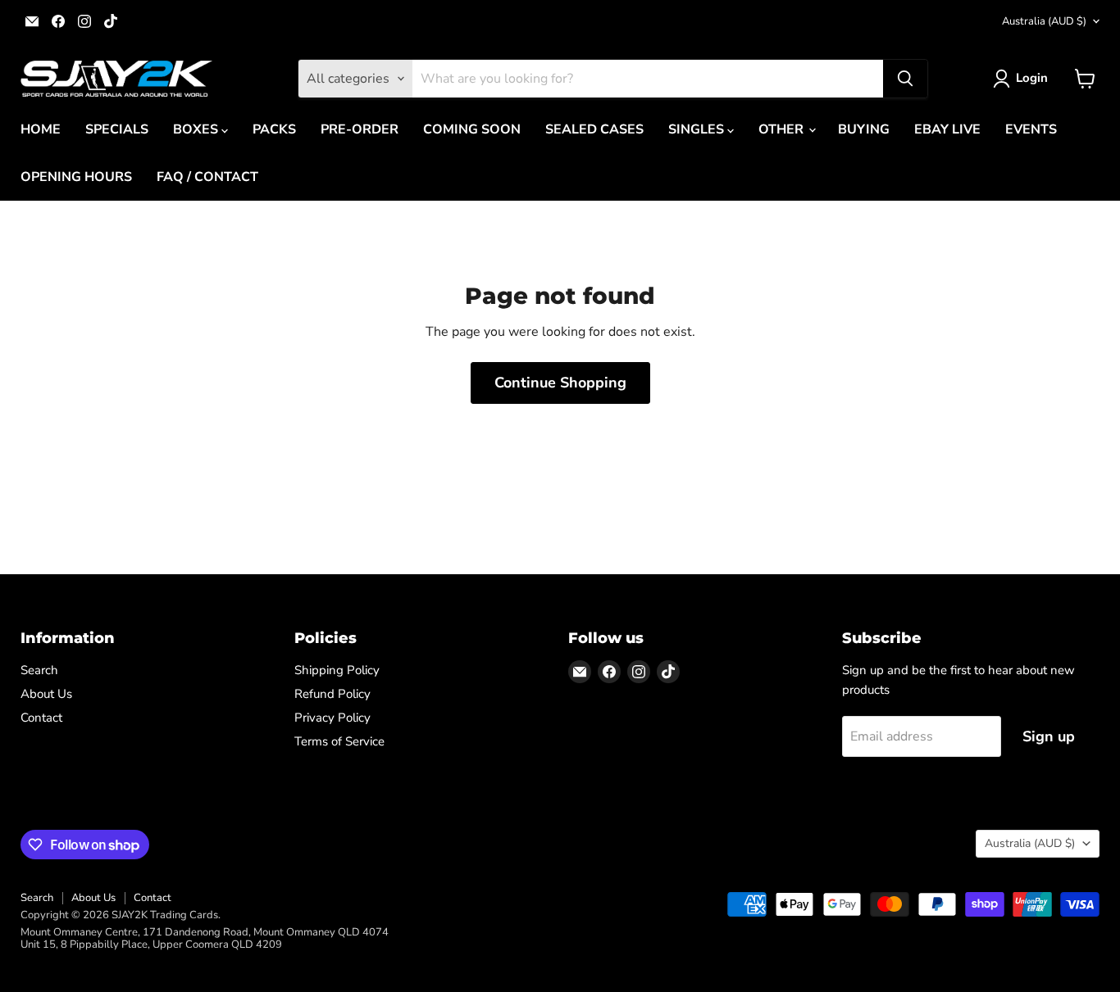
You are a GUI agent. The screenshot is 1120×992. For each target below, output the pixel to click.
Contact (41, 717)
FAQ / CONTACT (207, 177)
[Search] (905, 78)
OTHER (782, 129)
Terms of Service (339, 741)
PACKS (274, 129)
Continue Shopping (560, 382)
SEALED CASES (594, 129)
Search (39, 670)
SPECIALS (116, 129)
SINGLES (697, 129)
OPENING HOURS (76, 177)
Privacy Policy (332, 717)
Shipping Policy (337, 670)
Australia (1044, 21)
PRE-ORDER (359, 129)
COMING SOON (472, 129)
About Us (46, 694)
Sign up (1048, 736)
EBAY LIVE (947, 129)
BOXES (197, 129)
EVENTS (1031, 129)
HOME (40, 129)
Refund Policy (332, 694)
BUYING (864, 129)
